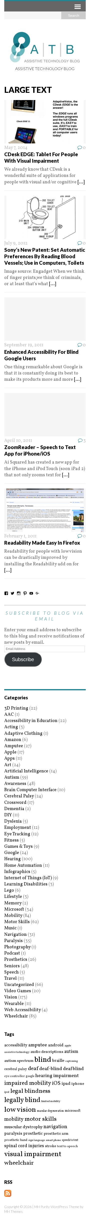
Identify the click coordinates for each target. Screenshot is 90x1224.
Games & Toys (18, 847)
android (56, 1045)
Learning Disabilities (26, 884)
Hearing (12, 859)
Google (11, 853)
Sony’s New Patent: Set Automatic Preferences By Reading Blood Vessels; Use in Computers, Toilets (44, 256)
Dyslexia (13, 821)
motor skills (40, 1119)
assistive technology (17, 1052)
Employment (17, 828)
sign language (36, 1140)
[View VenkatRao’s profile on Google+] (38, 593)
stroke (50, 1146)
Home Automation (23, 865)
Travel (10, 979)
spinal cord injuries (24, 1146)
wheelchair (19, 1163)
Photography (17, 947)
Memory (13, 903)
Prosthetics (15, 960)
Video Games (17, 991)
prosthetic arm (56, 1133)
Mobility (13, 916)
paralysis (13, 1134)
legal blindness (30, 1091)
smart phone (53, 1140)
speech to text (70, 1140)
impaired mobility (27, 1083)
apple (67, 1046)
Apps (9, 758)
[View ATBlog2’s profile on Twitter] (12, 593)
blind (42, 1060)
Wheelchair (16, 1016)
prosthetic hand (15, 1140)
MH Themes (13, 1211)
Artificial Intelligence (26, 771)
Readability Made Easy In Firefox (42, 543)
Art (7, 765)
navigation (55, 1126)
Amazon (12, 740)
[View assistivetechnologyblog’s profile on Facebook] (6, 593)
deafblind (73, 1069)
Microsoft (14, 909)
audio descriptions (46, 1052)
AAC (9, 715)
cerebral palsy (15, 1069)
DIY (8, 815)
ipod (6, 1092)
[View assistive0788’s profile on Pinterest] (25, 593)
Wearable (14, 1004)
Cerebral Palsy (19, 796)
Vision (10, 997)
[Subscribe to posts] (7, 1193)
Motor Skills (17, 922)
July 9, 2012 (16, 243)
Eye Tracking (17, 834)
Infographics (17, 872)
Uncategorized (19, 985)
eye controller (14, 1076)
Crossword (15, 803)
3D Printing (16, 708)
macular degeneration (50, 1111)
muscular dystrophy (23, 1127)
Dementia (14, 809)
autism (71, 1052)
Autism (11, 777)
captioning (71, 1061)
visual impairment (33, 1154)
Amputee (13, 746)
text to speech (67, 1146)
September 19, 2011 (23, 345)
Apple (10, 752)
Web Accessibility (22, 1010)
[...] (81, 182)
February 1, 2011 (20, 536)
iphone (78, 1084)
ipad (66, 1084)
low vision (20, 1110)
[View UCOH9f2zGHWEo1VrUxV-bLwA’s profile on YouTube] (31, 593)
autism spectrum (19, 1061)
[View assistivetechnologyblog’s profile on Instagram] (19, 593)
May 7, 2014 (16, 148)
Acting (11, 727)
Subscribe (23, 659)
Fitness (11, 840)
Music (10, 928)
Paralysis (13, 941)
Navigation (15, 935)
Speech (11, 972)
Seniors (12, 966)
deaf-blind (50, 1069)
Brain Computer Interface (30, 790)
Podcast (12, 953)
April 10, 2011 (18, 441)
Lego (9, 890)
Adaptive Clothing (23, 734)
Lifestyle (13, 897)
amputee (37, 1045)
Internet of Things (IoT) (28, 878)
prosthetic (33, 1133)
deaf (33, 1069)
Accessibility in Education (31, 721)
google (30, 1076)
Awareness (15, 784)
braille (58, 1061)
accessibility (15, 1045)
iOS (56, 1083)
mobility (14, 1119)
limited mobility (50, 1101)
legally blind (22, 1100)
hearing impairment (57, 1076)
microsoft (72, 1110)
